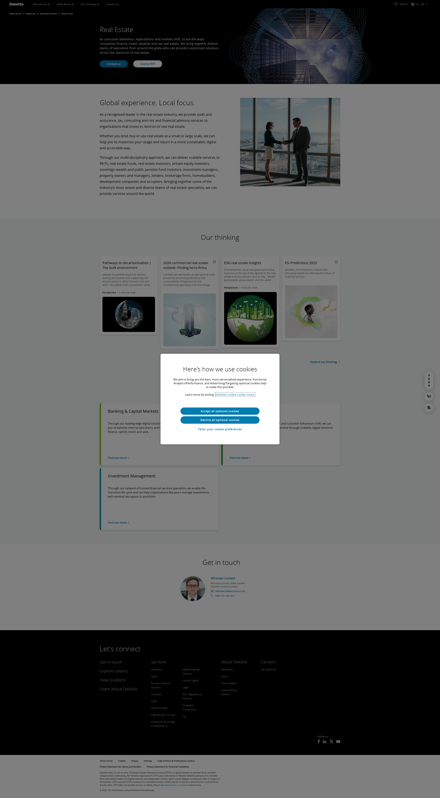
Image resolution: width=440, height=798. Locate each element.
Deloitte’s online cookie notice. (235, 394)
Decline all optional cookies (220, 420)
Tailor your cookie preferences (220, 429)
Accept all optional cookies (220, 411)
